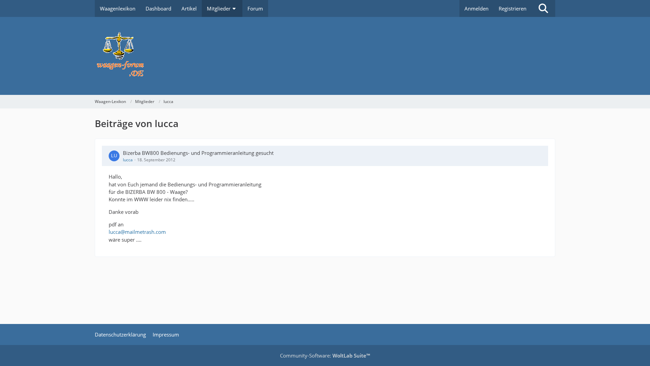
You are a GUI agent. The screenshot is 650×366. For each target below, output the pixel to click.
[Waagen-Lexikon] (325, 56)
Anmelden (476, 8)
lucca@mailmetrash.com (137, 231)
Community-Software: (325, 355)
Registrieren (512, 8)
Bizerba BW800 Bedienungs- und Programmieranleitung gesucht (198, 152)
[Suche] (543, 8)
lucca (128, 160)
